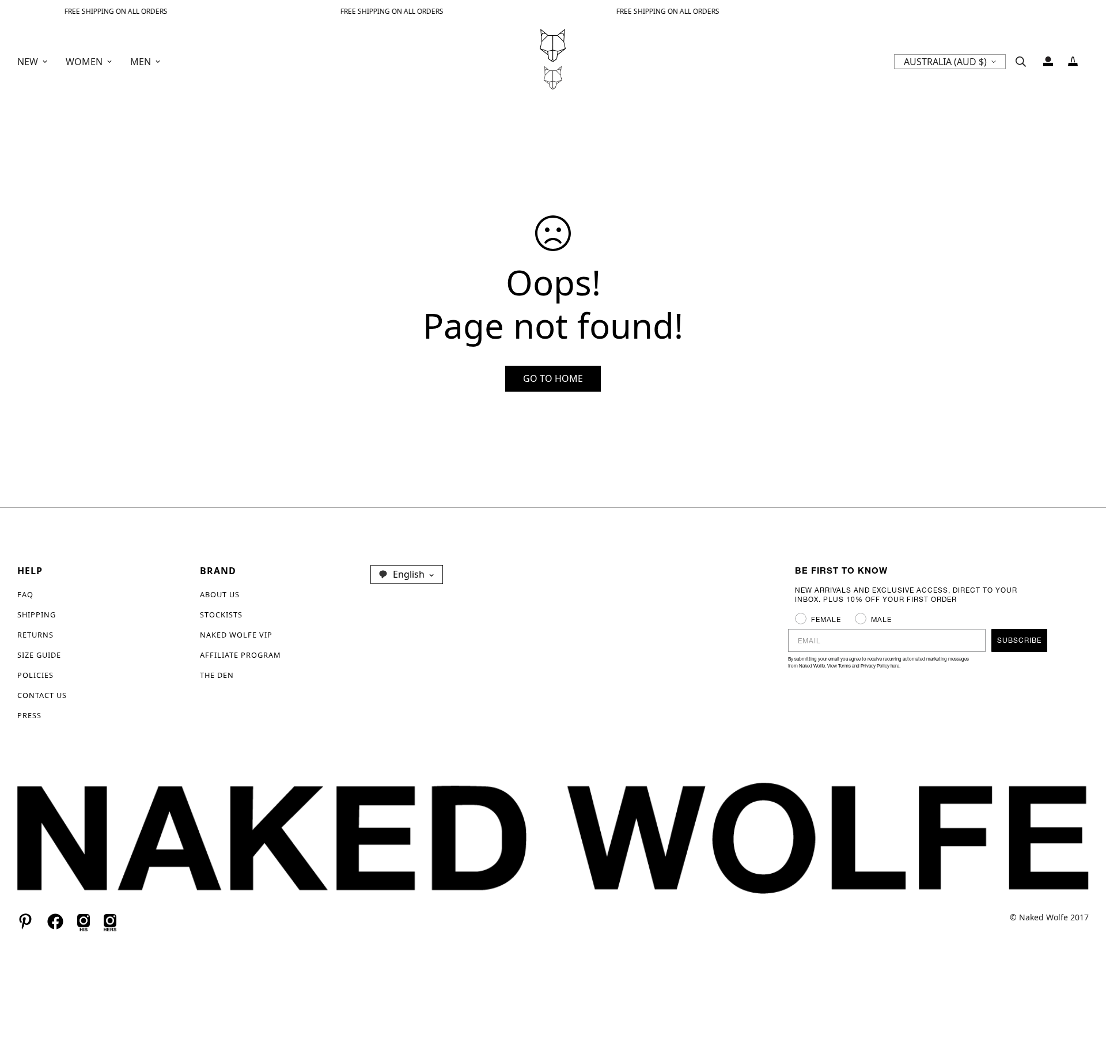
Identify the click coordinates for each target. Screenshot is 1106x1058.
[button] (1072, 61)
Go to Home (553, 378)
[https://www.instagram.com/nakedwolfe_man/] (83, 921)
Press (29, 715)
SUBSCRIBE (1019, 640)
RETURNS (35, 635)
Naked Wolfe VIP (236, 635)
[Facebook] (55, 921)
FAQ (25, 594)
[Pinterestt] (25, 921)
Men (140, 61)
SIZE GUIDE (39, 655)
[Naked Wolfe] (553, 61)
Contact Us (42, 695)
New (27, 61)
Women (84, 61)
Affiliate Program (240, 655)
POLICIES (35, 675)
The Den (217, 675)
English (408, 574)
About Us (220, 594)
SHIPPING (36, 614)
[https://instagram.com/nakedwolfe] (110, 921)
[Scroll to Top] (1083, 995)
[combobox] (406, 574)
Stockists (221, 614)
